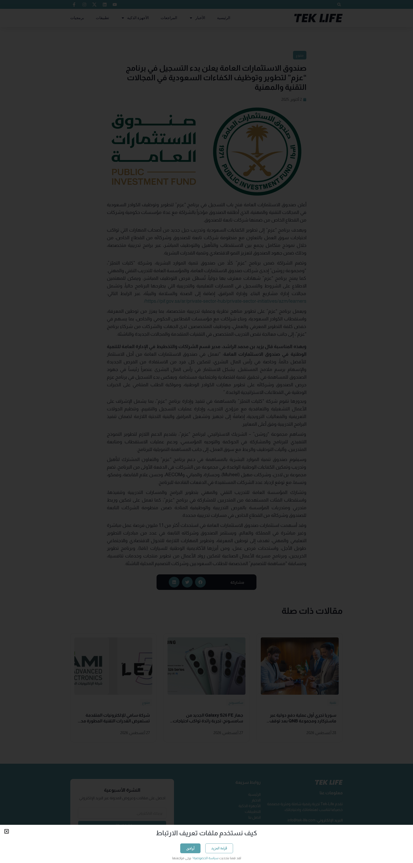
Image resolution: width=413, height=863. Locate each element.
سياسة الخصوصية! (205, 858)
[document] (206, 431)
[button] (6, 831)
